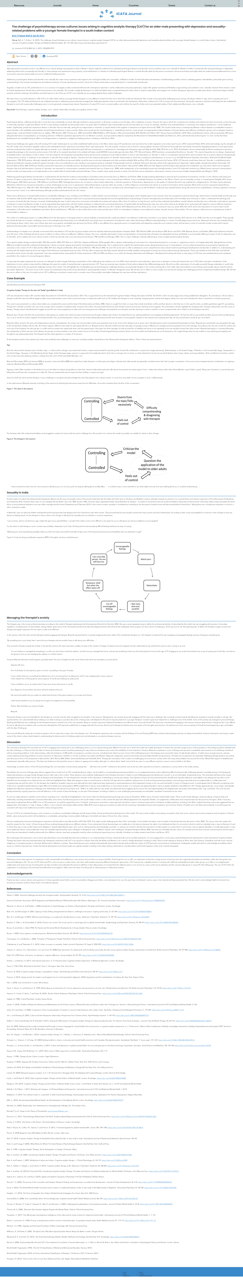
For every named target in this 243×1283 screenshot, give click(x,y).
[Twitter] (239, 3)
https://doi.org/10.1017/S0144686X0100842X (134, 912)
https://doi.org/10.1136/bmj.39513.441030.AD (120, 1199)
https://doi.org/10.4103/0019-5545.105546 (117, 944)
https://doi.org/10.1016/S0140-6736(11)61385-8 (125, 1128)
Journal (125, 1274)
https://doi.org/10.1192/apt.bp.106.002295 (133, 917)
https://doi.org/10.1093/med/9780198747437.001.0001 (122, 993)
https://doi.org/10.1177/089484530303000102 (155, 1182)
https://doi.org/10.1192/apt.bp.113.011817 (123, 1166)
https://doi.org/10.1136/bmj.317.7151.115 (140, 1220)
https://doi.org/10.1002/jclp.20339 (114, 1160)
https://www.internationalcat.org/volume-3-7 (90, 43)
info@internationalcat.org (145, 1275)
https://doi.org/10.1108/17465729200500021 (156, 1204)
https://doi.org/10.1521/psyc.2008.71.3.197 (168, 1010)
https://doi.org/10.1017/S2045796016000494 (161, 922)
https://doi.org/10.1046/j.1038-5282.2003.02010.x (176, 1040)
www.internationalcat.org (35, 841)
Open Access (21, 56)
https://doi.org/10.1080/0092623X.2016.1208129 (193, 1021)
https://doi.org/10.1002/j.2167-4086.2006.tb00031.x (106, 895)
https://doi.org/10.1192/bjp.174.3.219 (177, 988)
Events (141, 1272)
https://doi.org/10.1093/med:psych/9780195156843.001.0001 (119, 939)
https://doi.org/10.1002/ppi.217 (111, 972)
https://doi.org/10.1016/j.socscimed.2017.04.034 (193, 1045)
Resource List (126, 1275)
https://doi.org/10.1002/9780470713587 (117, 1155)
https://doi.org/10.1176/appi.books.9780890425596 (146, 901)
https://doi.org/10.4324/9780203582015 (124, 1237)
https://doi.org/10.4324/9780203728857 (111, 1078)
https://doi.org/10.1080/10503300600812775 (132, 1015)
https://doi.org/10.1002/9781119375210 (163, 1171)
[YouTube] (239, 6)
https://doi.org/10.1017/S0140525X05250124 (95, 933)
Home (124, 1272)
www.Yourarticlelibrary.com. (58, 1111)
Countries (141, 1274)
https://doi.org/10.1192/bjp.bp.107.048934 (204, 950)
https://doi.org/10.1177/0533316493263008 (98, 955)
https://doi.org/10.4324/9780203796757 (108, 1100)
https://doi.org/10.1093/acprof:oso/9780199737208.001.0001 (133, 1117)
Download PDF (52, 56)
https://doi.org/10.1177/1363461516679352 (160, 1188)
